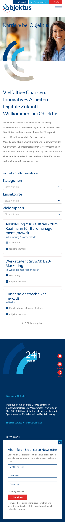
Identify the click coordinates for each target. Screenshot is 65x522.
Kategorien (12, 180)
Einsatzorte (12, 194)
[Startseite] (17, 8)
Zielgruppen (13, 208)
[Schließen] (60, 442)
